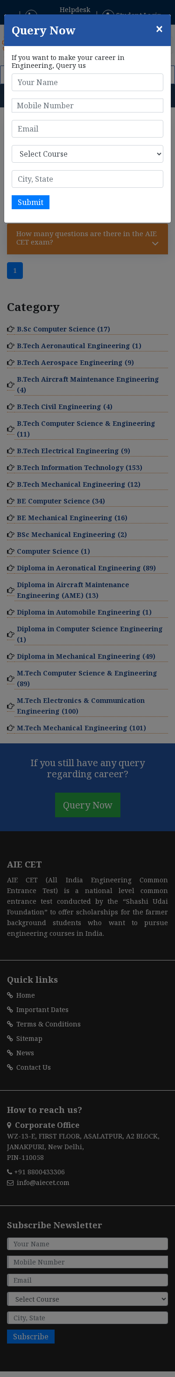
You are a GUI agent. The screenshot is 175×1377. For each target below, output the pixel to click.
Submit (30, 202)
